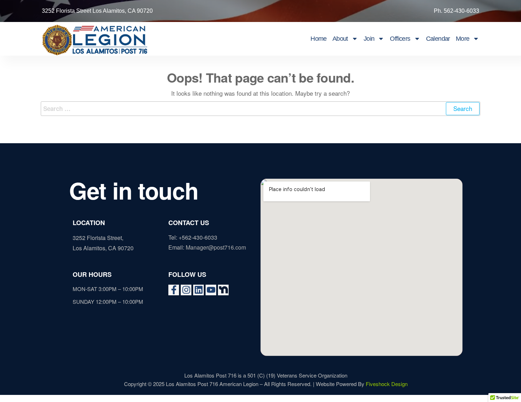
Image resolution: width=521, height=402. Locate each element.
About (340, 38)
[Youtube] (211, 290)
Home (318, 38)
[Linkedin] (198, 290)
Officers (400, 38)
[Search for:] (260, 108)
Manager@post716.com (216, 247)
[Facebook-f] (173, 290)
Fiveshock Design (387, 383)
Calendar (438, 38)
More (463, 38)
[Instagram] (186, 290)
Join (369, 38)
